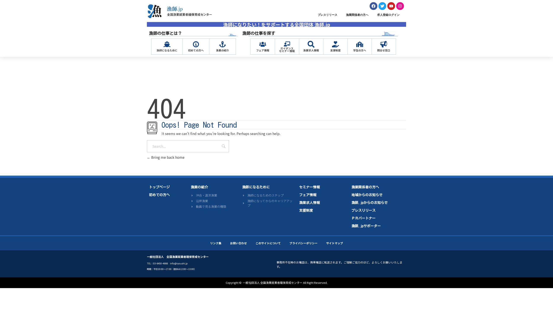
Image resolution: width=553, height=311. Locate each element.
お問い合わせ (238, 243)
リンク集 (215, 243)
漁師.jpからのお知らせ (369, 202)
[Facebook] (373, 6)
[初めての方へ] (195, 44)
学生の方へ (359, 50)
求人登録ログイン (388, 14)
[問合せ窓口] (383, 44)
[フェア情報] (262, 44)
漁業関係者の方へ (357, 14)
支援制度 (335, 50)
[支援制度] (335, 44)
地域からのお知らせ (367, 195)
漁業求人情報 (311, 50)
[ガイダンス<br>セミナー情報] (287, 44)
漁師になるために (167, 50)
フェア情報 (262, 50)
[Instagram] (400, 6)
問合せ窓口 (383, 50)
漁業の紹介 (222, 50)
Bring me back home (167, 157)
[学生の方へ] (359, 44)
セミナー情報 (309, 187)
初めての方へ (196, 50)
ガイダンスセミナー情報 (287, 49)
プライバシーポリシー (303, 243)
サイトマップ (334, 243)
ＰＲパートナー (363, 218)
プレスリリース (327, 14)
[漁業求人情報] (311, 44)
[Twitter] (382, 6)
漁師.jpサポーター (366, 226)
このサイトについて (268, 243)
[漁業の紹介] (222, 44)
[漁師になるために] (167, 44)
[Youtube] (391, 6)
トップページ (159, 187)
